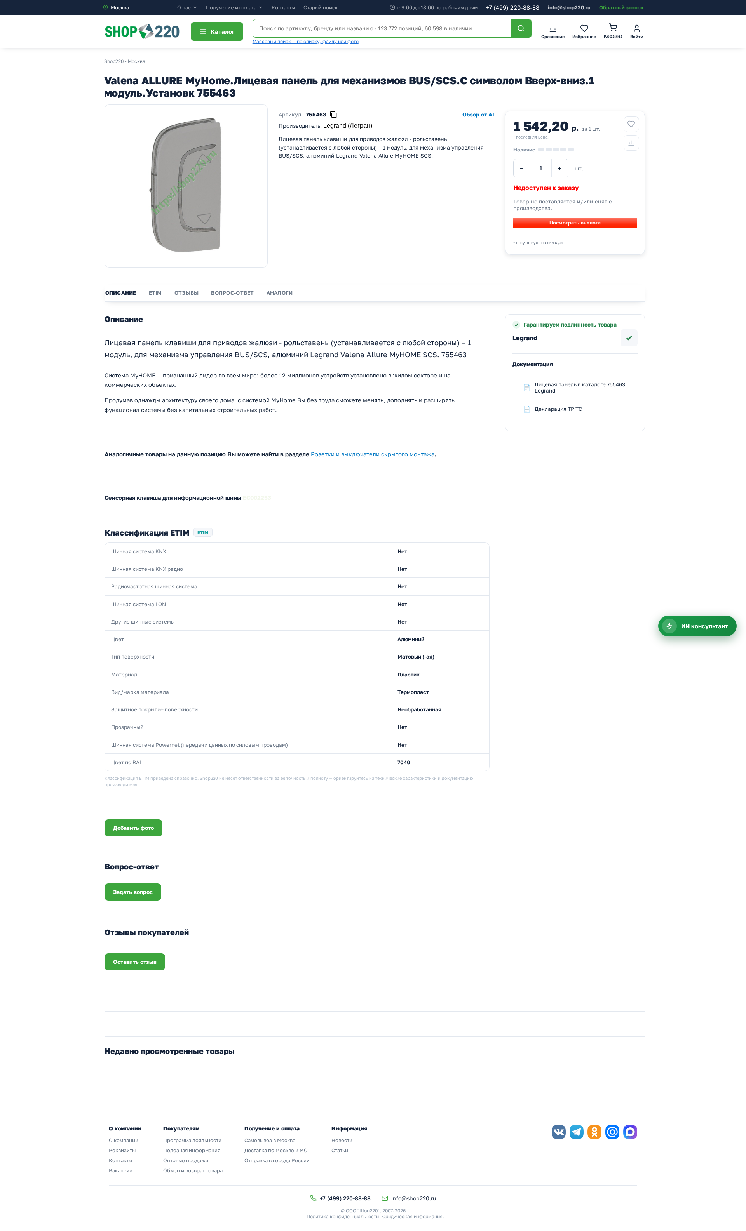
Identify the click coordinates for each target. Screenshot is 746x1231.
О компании (123, 1140)
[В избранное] (631, 124)
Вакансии (120, 1170)
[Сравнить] (631, 143)
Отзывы (186, 293)
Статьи (339, 1150)
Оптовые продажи (185, 1160)
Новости (341, 1140)
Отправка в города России (277, 1160)
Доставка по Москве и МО (276, 1150)
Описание (120, 293)
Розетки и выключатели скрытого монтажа (372, 453)
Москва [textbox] (120, 7)
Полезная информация (191, 1150)
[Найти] (521, 28)
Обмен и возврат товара (193, 1170)
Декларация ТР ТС (558, 409)
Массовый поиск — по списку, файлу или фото (306, 41)
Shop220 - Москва (124, 61)
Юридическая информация (412, 1216)
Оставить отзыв (135, 961)
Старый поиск (320, 7)
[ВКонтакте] (559, 1132)
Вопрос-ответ (232, 293)
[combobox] (140, 7)
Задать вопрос (133, 891)
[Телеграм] (577, 1132)
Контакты (283, 7)
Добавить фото (133, 827)
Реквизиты (122, 1150)
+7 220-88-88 (512, 7)
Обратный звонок (621, 7)
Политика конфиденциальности (343, 1216)
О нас (184, 7)
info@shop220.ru (569, 7)
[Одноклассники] (594, 1132)
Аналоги (280, 293)
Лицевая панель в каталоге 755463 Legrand (580, 387)
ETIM (155, 293)
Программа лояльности (192, 1140)
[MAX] (630, 1132)
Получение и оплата (231, 7)
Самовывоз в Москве (270, 1140)
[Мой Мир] (612, 1132)
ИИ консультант (704, 625)
